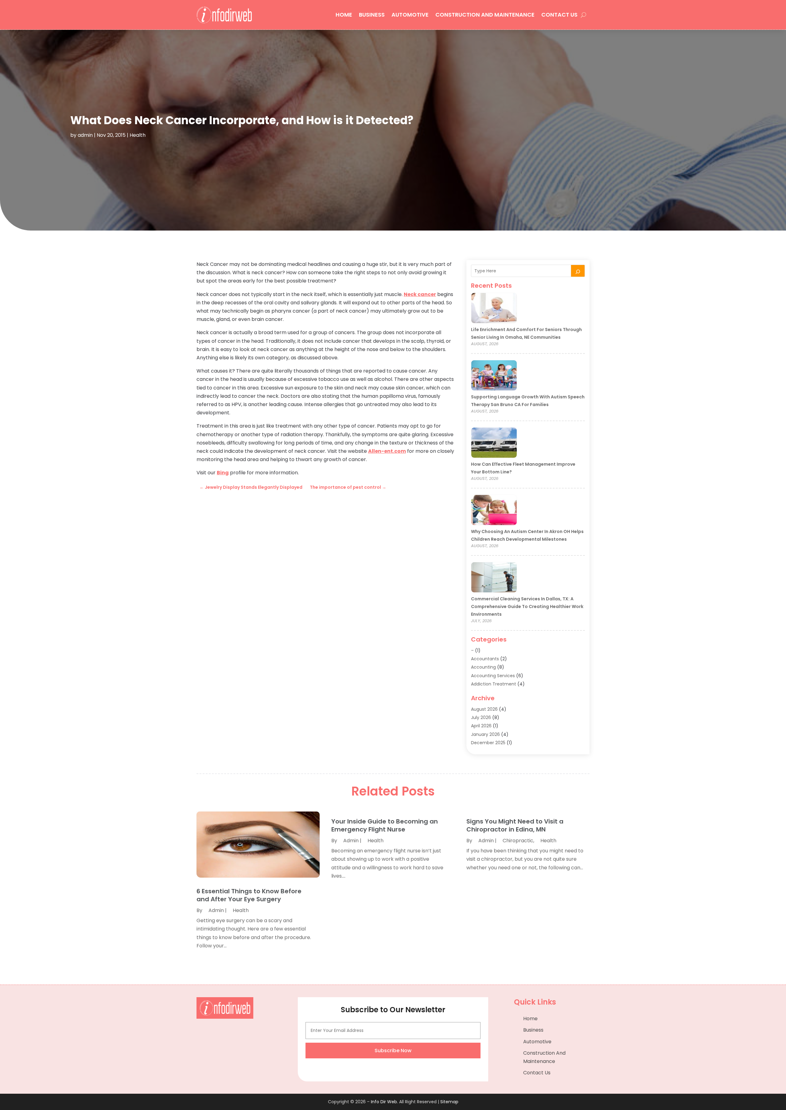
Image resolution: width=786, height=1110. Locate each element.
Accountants (485, 659)
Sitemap (449, 1102)
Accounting (483, 667)
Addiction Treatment (493, 684)
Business (372, 14)
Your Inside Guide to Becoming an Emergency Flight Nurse (384, 825)
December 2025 (488, 743)
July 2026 (481, 717)
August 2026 (484, 709)
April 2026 (481, 726)
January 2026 (485, 734)
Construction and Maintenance (485, 14)
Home (344, 14)
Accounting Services (493, 676)
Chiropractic (518, 840)
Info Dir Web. (384, 1102)
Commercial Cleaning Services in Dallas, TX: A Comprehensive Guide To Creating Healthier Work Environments (527, 606)
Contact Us (559, 14)
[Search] (578, 271)
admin (85, 135)
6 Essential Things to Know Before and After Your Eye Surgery (249, 895)
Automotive (410, 14)
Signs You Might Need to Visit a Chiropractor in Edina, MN (514, 825)
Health (138, 135)
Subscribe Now (393, 1050)
